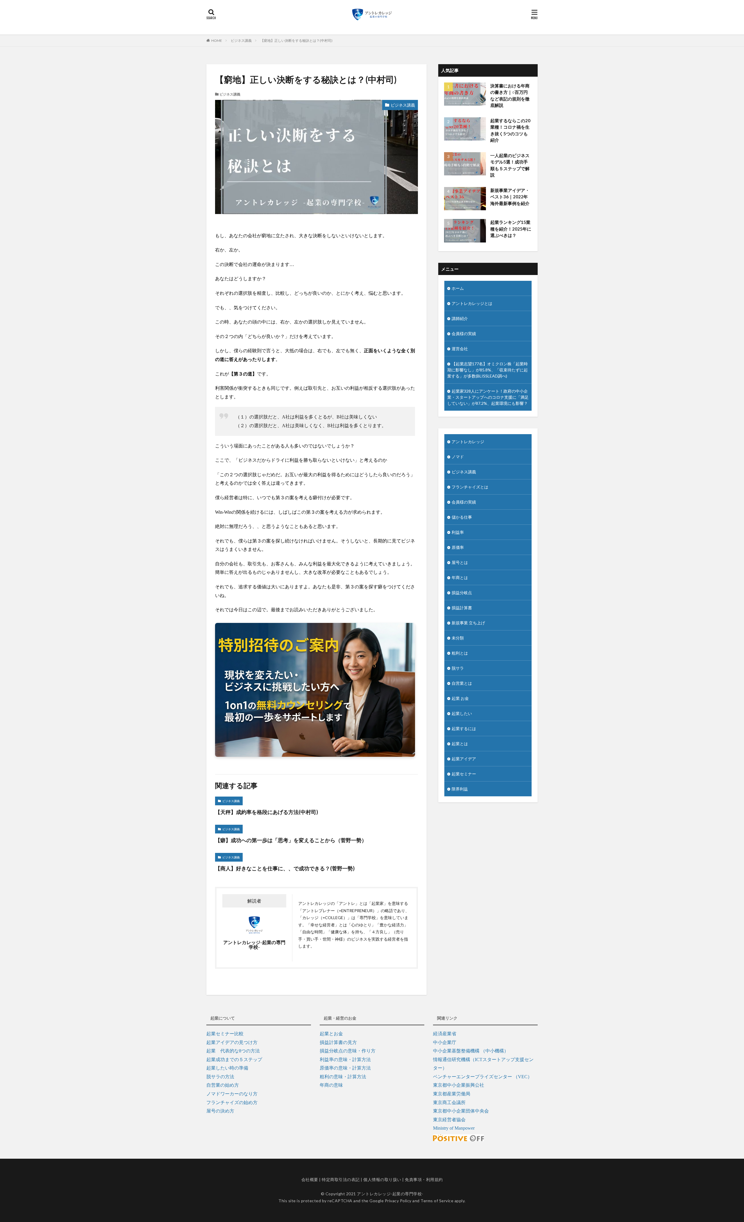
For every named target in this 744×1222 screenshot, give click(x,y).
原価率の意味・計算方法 (345, 1067)
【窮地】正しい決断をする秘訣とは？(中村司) (296, 40)
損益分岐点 (462, 592)
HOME (216, 40)
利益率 (458, 532)
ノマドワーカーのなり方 (231, 1093)
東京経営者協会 (449, 1119)
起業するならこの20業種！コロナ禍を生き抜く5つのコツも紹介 (510, 130)
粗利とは (460, 652)
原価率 (458, 547)
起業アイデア (464, 758)
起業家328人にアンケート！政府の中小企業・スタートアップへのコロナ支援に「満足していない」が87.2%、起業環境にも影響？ (488, 397)
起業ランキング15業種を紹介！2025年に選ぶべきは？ (510, 229)
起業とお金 (331, 1033)
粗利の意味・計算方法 (343, 1076)
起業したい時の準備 (227, 1067)
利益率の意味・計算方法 (345, 1059)
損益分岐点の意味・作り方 (347, 1050)
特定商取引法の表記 (341, 1179)
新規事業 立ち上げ (468, 622)
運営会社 (460, 348)
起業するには (464, 728)
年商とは (460, 577)
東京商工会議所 (449, 1102)
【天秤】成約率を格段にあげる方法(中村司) (266, 812)
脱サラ (458, 668)
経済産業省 (444, 1033)
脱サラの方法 (220, 1076)
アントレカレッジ (468, 441)
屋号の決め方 (220, 1110)
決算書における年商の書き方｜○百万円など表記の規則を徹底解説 (510, 95)
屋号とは (460, 562)
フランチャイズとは (470, 486)
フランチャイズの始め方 (231, 1102)
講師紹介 (460, 318)
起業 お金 (460, 698)
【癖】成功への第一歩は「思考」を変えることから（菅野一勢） (291, 840)
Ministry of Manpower (454, 1128)
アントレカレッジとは (472, 303)
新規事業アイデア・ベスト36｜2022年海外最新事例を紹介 (510, 197)
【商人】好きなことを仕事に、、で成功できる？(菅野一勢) (285, 868)
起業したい (462, 713)
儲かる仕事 (462, 517)
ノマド (458, 456)
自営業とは (462, 683)
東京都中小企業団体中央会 (461, 1110)
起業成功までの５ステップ (234, 1059)
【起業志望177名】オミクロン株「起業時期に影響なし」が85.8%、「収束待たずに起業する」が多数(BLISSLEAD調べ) (487, 369)
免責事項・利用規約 (424, 1179)
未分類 (458, 637)
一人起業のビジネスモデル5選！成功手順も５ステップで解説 (510, 165)
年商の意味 (331, 1085)
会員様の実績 (464, 333)
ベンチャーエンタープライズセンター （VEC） (482, 1076)
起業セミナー (464, 773)
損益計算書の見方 (338, 1042)
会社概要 (309, 1179)
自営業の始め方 (222, 1085)
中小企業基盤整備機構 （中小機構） (471, 1050)
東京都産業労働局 (451, 1093)
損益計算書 (462, 607)
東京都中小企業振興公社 (458, 1085)
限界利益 (460, 788)
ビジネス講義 (241, 40)
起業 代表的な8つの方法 (233, 1050)
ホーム (458, 288)
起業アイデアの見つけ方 (231, 1042)
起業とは (460, 743)
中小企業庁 (444, 1042)
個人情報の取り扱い (382, 1179)
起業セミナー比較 (225, 1033)
